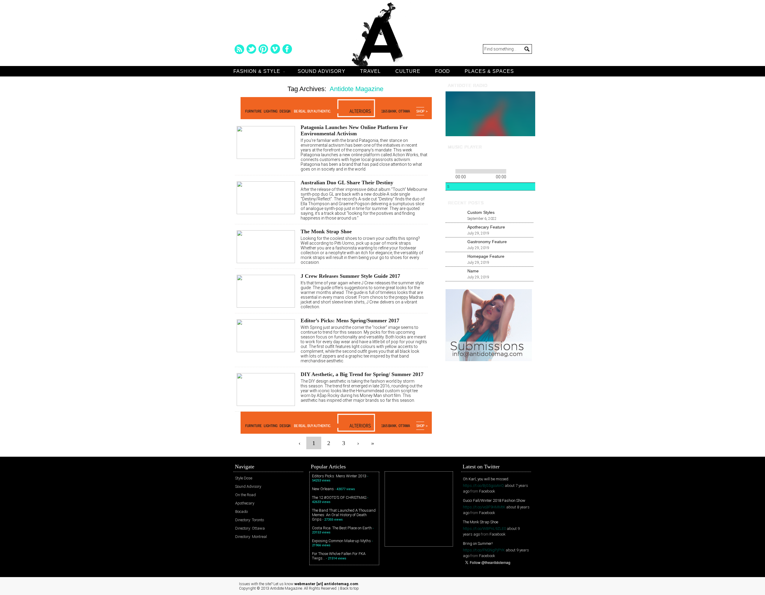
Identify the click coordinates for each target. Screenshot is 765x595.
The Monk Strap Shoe (326, 231)
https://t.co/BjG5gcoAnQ (483, 485)
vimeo (275, 49)
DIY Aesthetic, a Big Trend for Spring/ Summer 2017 (362, 374)
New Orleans (323, 489)
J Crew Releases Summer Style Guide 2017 (350, 276)
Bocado (241, 511)
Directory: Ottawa (250, 528)
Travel (370, 71)
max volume (510, 160)
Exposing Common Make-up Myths (341, 541)
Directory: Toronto (249, 520)
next (470, 160)
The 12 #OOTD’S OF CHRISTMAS (339, 497)
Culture (407, 71)
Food (442, 71)
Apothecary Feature (486, 227)
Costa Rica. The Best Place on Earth (342, 528)
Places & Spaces (489, 71)
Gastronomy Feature (487, 241)
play (460, 160)
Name (473, 271)
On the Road (245, 495)
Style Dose (243, 478)
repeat (512, 170)
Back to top (349, 588)
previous (450, 160)
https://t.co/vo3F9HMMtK (484, 507)
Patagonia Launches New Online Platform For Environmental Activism (354, 130)
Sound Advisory (321, 71)
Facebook (487, 491)
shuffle (521, 170)
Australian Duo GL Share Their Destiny (347, 182)
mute (488, 160)
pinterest (263, 49)
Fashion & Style (256, 71)
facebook (287, 49)
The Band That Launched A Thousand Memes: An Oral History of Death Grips (344, 515)
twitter (251, 49)
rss (239, 49)
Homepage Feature (485, 256)
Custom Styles (481, 212)
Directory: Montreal (251, 536)
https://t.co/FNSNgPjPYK (484, 550)
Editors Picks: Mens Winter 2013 (339, 476)
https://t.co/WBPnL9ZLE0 (484, 528)
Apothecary (244, 503)
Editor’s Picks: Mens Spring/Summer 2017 (350, 320)
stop (478, 160)
